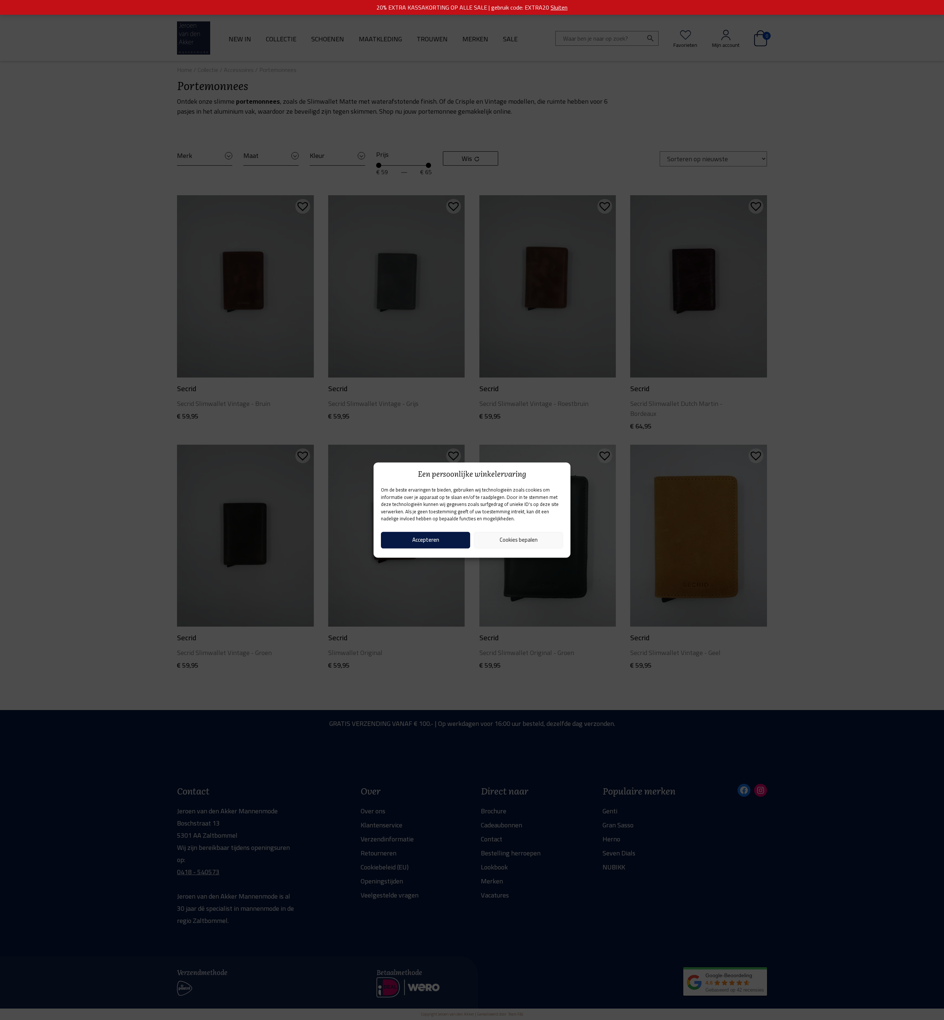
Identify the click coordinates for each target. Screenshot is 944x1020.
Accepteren (425, 539)
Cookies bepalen (519, 539)
